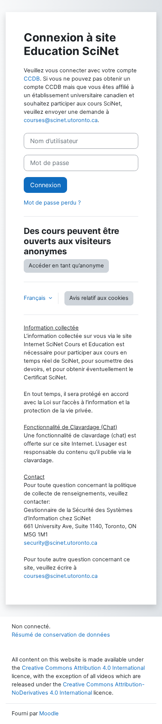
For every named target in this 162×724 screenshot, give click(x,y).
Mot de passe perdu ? (52, 202)
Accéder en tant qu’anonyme (66, 265)
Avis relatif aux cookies (98, 298)
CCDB (32, 78)
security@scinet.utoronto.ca (60, 542)
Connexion (45, 185)
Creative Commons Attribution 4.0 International (83, 667)
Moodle (49, 713)
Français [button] (35, 298)
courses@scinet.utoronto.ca (61, 120)
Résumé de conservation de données (61, 634)
